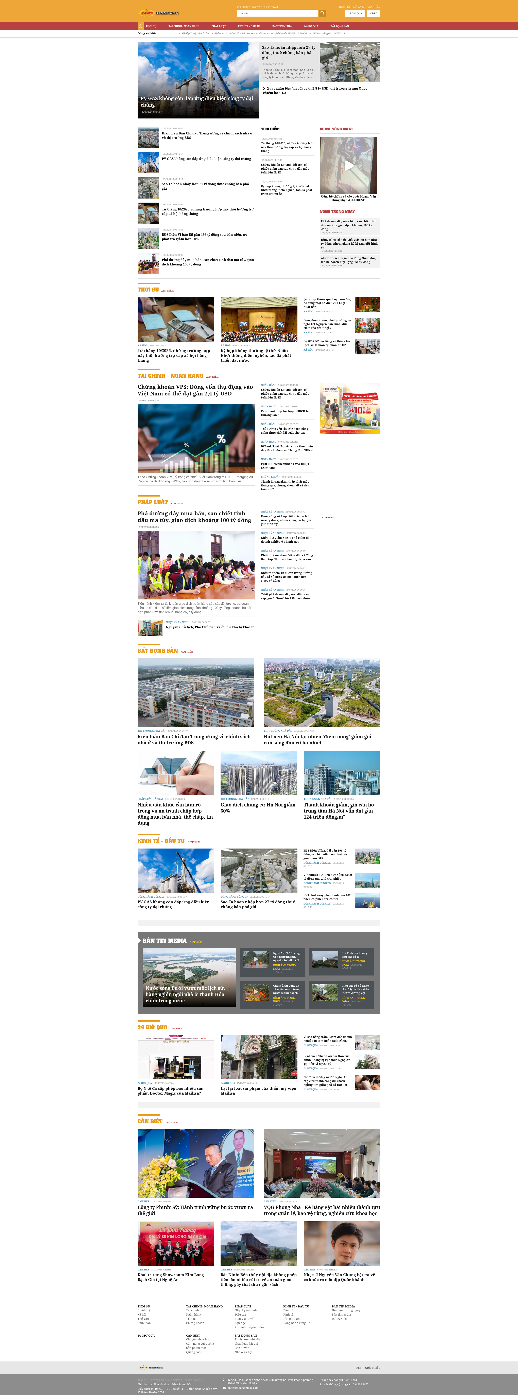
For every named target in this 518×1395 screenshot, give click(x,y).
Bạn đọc (240, 1323)
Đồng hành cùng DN (151, 896)
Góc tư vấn (242, 1348)
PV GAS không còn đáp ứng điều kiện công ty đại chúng (206, 158)
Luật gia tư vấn (245, 1319)
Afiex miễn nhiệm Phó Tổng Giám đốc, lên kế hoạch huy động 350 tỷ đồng (348, 261)
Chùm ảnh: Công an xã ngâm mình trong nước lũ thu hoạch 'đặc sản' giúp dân (286, 989)
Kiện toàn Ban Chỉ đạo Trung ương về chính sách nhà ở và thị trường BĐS (194, 739)
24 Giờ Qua (311, 26)
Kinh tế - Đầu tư (249, 26)
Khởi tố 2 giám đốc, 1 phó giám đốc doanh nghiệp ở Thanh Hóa (286, 539)
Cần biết (150, 1121)
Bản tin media (341, 1314)
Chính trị (144, 1310)
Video (373, 13)
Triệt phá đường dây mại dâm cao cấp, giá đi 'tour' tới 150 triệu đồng (285, 596)
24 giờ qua (355, 13)
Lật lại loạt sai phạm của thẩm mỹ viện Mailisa (258, 1091)
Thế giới (143, 1319)
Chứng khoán (270, 477)
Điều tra (240, 1314)
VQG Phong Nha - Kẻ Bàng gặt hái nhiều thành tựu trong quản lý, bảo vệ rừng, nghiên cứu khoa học (322, 1210)
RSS (358, 1368)
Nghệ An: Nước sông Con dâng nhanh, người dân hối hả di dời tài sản (286, 957)
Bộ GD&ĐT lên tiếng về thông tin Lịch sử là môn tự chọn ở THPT (327, 343)
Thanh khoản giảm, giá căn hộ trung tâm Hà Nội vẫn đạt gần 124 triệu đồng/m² (339, 810)
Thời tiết (344, 6)
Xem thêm (167, 290)
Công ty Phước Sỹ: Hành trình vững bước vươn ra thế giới (195, 1210)
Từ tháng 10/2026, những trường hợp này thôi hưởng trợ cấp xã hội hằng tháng (287, 147)
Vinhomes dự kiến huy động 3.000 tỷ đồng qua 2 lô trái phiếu (328, 876)
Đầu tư (287, 1310)
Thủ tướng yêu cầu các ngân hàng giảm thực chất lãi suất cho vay (284, 430)
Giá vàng (359, 6)
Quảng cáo (193, 1352)
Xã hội (142, 345)
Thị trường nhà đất (152, 730)
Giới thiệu (373, 6)
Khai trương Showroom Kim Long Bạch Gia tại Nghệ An (171, 1277)
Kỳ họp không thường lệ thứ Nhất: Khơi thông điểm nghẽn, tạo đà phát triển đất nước (286, 190)
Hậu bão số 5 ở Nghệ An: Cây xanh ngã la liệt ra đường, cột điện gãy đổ (355, 989)
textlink (329, 517)
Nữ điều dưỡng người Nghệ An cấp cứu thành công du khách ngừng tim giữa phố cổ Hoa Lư (325, 1081)
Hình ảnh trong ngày (346, 1310)
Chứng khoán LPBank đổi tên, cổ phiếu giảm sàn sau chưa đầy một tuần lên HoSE (285, 168)
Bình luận (144, 1323)
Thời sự (151, 26)
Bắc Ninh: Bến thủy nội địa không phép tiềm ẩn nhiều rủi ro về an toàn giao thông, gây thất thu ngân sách (259, 1279)
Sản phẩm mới (196, 1348)
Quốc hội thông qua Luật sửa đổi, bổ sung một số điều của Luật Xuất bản (327, 303)
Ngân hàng (268, 385)
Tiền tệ (191, 1319)
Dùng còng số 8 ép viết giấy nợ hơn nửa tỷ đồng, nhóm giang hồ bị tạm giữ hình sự (349, 245)
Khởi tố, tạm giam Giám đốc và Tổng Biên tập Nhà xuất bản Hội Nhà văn (287, 557)
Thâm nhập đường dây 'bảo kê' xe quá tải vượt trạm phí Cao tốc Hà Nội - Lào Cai (184, 33)
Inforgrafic (339, 1319)
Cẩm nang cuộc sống (200, 1343)
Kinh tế (288, 1314)
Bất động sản (339, 26)
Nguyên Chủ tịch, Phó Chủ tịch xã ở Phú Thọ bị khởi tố (210, 627)
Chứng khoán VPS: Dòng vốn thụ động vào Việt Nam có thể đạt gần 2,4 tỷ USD (195, 390)
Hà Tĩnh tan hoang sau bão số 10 (354, 955)
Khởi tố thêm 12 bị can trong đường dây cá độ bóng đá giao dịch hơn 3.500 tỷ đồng (286, 576)
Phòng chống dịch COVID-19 (252, 33)
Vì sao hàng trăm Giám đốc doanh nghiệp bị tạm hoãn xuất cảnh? (328, 1039)
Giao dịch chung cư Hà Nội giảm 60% (258, 807)
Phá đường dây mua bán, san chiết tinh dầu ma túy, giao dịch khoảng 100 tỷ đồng (348, 226)
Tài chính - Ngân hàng (184, 26)
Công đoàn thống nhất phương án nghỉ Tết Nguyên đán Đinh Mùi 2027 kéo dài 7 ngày (327, 324)
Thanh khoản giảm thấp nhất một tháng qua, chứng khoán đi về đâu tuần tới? (285, 485)
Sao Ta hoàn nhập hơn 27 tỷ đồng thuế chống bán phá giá (258, 904)
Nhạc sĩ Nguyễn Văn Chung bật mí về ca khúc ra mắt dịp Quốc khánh (339, 1277)
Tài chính (192, 1310)
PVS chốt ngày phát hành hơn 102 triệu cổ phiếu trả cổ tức (327, 897)
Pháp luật (218, 26)
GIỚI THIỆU (372, 1368)
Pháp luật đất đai (150, 799)
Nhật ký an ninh (177, 622)
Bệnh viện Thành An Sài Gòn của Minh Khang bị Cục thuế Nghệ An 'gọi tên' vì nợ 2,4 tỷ (327, 1060)
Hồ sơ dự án (291, 1319)
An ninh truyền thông (249, 1327)
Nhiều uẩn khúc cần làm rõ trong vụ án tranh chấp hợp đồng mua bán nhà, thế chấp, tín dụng (175, 813)
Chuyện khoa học (198, 1339)
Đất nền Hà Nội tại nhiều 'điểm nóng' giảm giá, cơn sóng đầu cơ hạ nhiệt (318, 739)
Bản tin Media (282, 26)
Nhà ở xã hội (243, 1352)
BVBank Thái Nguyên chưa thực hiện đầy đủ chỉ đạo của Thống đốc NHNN (287, 448)
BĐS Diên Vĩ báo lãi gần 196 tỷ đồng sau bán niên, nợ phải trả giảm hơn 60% (325, 854)
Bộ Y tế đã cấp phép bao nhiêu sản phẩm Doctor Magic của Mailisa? (171, 1091)
